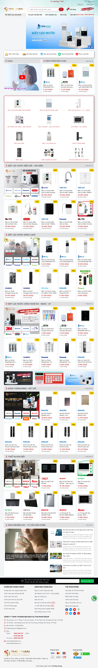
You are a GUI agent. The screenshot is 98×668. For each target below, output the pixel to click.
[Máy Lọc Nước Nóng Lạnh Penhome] (9, 259)
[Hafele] (9, 413)
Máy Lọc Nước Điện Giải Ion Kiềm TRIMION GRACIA (67, 191)
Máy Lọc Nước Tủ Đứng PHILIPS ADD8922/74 (65, 292)
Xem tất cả (89, 61)
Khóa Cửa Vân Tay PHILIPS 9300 (65, 446)
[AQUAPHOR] (26, 328)
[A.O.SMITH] (9, 334)
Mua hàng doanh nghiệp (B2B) (44, 608)
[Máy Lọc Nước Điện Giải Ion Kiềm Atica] (17, 196)
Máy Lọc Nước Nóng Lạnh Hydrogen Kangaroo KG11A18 (84, 292)
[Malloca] (17, 481)
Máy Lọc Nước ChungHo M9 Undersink (28, 361)
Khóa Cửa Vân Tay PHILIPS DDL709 (84, 446)
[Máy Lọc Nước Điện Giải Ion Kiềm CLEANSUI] (34, 190)
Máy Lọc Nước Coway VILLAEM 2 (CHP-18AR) (48, 292)
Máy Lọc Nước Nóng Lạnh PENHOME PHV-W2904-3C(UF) (48, 260)
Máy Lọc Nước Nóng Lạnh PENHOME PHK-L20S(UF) (85, 86)
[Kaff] (17, 487)
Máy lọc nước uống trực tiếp (44, 590)
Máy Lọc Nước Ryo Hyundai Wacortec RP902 (47, 329)
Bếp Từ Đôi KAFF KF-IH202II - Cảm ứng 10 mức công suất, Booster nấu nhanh (67, 482)
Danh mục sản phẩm (14, 14)
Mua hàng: (8, 632)
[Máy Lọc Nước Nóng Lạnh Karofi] (26, 259)
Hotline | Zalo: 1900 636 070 (84, 14)
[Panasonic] (17, 413)
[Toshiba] (26, 413)
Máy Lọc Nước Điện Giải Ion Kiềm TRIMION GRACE (48, 223)
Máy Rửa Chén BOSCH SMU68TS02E (48, 514)
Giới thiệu (63, 14)
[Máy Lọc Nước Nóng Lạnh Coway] (26, 265)
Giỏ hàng (72, 9)
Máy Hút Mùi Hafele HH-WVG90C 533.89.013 (29, 514)
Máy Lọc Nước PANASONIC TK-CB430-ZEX (46, 361)
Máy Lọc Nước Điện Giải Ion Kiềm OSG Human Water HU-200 (12, 223)
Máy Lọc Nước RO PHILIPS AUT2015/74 (84, 361)
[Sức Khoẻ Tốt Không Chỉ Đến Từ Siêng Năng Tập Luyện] (56, 556)
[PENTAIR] (17, 328)
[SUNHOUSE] (17, 334)
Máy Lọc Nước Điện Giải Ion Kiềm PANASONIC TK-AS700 (67, 223)
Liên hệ (72, 14)
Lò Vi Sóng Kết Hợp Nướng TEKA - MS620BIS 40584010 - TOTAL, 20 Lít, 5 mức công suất (85, 514)
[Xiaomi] (26, 418)
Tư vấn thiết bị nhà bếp (44, 605)
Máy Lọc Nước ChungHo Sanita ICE (11, 292)
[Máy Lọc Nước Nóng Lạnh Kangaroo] (34, 265)
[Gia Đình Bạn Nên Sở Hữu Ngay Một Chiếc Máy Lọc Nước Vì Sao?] (56, 532)
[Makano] (34, 418)
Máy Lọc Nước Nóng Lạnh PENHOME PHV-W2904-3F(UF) (67, 260)
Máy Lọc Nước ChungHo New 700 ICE (30, 292)
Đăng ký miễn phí (87, 581)
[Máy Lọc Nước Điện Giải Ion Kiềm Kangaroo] (9, 196)
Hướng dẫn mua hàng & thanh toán (15, 590)
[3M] (9, 328)
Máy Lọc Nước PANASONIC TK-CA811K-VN (65, 361)
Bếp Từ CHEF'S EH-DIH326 (47, 482)
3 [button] (92, 47)
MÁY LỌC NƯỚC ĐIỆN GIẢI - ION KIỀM (25, 166)
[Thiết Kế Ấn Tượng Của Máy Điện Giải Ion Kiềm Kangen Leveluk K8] (56, 544)
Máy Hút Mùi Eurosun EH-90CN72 (12, 514)
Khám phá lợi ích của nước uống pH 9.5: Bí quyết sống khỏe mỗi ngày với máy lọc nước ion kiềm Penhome (26, 557)
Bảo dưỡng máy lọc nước (43, 612)
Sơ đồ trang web (9, 608)
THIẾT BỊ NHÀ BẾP (16, 457)
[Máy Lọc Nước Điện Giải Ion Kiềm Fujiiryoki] (34, 196)
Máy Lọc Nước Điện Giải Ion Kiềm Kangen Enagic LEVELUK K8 (48, 191)
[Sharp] (34, 413)
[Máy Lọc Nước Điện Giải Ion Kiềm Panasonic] (26, 190)
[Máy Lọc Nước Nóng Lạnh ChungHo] (9, 265)
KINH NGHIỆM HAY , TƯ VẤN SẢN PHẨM (26, 525)
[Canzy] (34, 487)
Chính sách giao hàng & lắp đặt (14, 593)
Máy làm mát (39, 599)
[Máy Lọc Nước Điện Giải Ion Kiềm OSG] (26, 196)
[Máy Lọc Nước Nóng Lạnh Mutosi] (34, 259)
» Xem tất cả (88, 165)
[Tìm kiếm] (61, 9)
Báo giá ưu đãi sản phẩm (45, 602)
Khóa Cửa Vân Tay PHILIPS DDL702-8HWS (47, 446)
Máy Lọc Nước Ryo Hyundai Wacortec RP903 (67, 86)
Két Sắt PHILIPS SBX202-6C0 (83, 414)
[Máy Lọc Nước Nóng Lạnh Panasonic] (17, 265)
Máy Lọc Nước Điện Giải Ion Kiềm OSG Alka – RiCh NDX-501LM (85, 223)
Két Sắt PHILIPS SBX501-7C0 (65, 414)
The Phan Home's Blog (11, 602)
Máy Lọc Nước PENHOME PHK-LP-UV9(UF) (84, 329)
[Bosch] (26, 481)
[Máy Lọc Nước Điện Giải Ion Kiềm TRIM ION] (17, 190)
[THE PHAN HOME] (13, 9)
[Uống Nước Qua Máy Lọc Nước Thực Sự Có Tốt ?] (56, 568)
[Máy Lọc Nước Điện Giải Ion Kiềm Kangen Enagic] (9, 190)
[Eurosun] (9, 487)
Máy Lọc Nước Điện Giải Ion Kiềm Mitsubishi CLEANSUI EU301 (30, 223)
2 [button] (90, 47)
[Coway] (17, 418)
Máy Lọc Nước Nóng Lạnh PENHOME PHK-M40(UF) (85, 260)
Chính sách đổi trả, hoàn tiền (13, 599)
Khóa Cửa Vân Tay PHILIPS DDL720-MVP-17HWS (30, 446)
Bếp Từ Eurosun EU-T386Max (84, 482)
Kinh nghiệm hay (51, 14)
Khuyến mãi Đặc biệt (35, 14)
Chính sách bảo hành (11, 596)
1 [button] (89, 47)
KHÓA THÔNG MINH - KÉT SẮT (22, 388)
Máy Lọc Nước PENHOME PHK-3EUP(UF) (48, 86)
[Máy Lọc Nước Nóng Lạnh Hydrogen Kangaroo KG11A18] (85, 278)
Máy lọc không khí (40, 596)
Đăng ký (80, 4)
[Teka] (34, 481)
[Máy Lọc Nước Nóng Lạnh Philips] (17, 259)
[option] (60, 33)
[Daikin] (9, 418)
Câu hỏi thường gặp (10, 605)
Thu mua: (10, 638)
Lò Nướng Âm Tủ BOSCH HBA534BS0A (67, 514)
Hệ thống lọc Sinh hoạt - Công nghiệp (47, 593)
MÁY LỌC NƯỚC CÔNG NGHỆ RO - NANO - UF (29, 304)
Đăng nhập (90, 4)
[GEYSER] (34, 328)
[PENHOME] (26, 334)
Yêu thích (90, 1)
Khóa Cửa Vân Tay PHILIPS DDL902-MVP (12, 446)
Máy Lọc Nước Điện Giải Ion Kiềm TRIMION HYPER (85, 191)
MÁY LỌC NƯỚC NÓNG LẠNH (21, 235)
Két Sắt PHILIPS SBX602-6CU (46, 414)
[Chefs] (26, 487)
